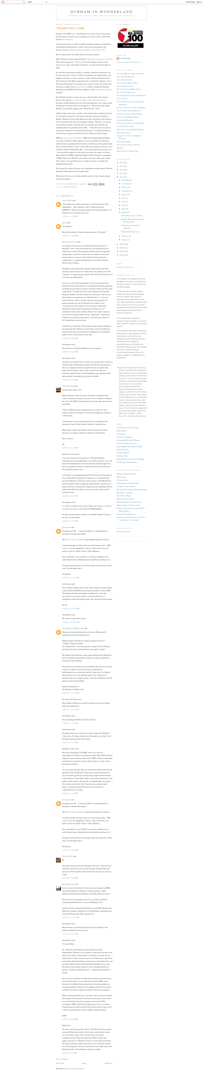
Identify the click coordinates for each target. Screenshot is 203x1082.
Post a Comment (62, 1059)
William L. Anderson (124, 437)
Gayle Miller (67, 200)
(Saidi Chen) (127, 151)
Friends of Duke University (127, 443)
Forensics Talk (122, 456)
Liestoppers (121, 434)
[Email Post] (89, 184)
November (126, 183)
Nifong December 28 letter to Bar (129, 502)
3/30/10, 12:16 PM (70, 693)
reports (74, 33)
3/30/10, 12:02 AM (71, 608)
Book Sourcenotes (123, 531)
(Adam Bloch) (131, 95)
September (126, 191)
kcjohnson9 (124, 58)
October (125, 187)
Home (84, 1063)
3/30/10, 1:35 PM (70, 742)
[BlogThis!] (95, 184)
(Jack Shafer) (123, 141)
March (124, 212)
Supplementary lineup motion (128, 483)
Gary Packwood (68, 386)
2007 (122, 251)
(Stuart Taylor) (124, 79)
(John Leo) (126, 92)
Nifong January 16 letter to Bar (128, 505)
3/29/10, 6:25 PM (70, 351)
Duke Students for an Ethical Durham (130, 459)
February (125, 236)
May (124, 205)
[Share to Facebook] (100, 184)
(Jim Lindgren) (130, 114)
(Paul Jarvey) (129, 89)
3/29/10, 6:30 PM (70, 379)
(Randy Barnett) (130, 129)
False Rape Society (69, 242)
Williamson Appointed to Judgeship (130, 226)
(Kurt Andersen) (130, 73)
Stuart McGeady (68, 884)
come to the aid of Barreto (72, 138)
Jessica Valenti (80, 86)
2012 (122, 169)
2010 (122, 177)
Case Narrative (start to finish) (128, 427)
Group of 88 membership (126, 514)
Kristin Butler (122, 430)
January (125, 239)
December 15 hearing (125, 492)
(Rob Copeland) (131, 107)
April (124, 208)
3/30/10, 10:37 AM (71, 622)
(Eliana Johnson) (128, 144)
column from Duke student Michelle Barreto (89, 100)
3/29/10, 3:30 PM (70, 216)
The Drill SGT (67, 856)
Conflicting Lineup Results (127, 462)
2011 (122, 173)
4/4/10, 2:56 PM (69, 1053)
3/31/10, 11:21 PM (70, 917)
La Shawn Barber (123, 452)
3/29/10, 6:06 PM (70, 338)
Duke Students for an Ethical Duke (129, 446)
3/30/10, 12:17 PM (70, 709)
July (123, 198)
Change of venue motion (126, 486)
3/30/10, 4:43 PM (70, 793)
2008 (122, 248)
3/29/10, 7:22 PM (70, 521)
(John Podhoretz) (128, 110)
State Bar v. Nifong (124, 495)
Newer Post (60, 1063)
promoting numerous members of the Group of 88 (86, 50)
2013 (122, 166)
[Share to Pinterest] (103, 184)
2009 (122, 244)
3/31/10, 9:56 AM (70, 850)
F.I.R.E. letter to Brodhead (75, 539)
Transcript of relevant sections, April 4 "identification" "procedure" (131, 518)
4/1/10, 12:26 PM (70, 1019)
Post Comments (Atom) (74, 1068)
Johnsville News (123, 449)
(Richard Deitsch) (125, 76)
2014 (122, 162)
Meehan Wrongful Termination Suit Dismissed (132, 220)
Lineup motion (122, 480)
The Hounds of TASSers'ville (73, 628)
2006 (122, 255)
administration (70, 187)
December (126, 180)
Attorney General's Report (126, 473)
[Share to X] (98, 184)
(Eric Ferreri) (123, 132)
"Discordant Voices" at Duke (131, 215)
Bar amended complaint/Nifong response (132, 489)
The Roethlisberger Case (130, 231)
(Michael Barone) (128, 117)
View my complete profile (129, 62)
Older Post (109, 1063)
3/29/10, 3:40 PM (70, 235)
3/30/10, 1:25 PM (70, 723)
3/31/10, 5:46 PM (70, 878)
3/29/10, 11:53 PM (70, 577)
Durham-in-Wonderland (102, 11)
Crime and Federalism (125, 120)
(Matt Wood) (130, 123)
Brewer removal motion (125, 499)
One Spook (66, 527)
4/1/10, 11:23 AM (70, 934)
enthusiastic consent (103, 89)
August (125, 194)
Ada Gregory (67, 39)
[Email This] (92, 184)
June (124, 201)
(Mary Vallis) (127, 83)
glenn (64, 222)
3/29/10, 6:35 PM (70, 448)
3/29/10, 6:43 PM (70, 496)
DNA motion (121, 477)
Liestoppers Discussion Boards (128, 440)
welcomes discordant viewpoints (100, 59)
